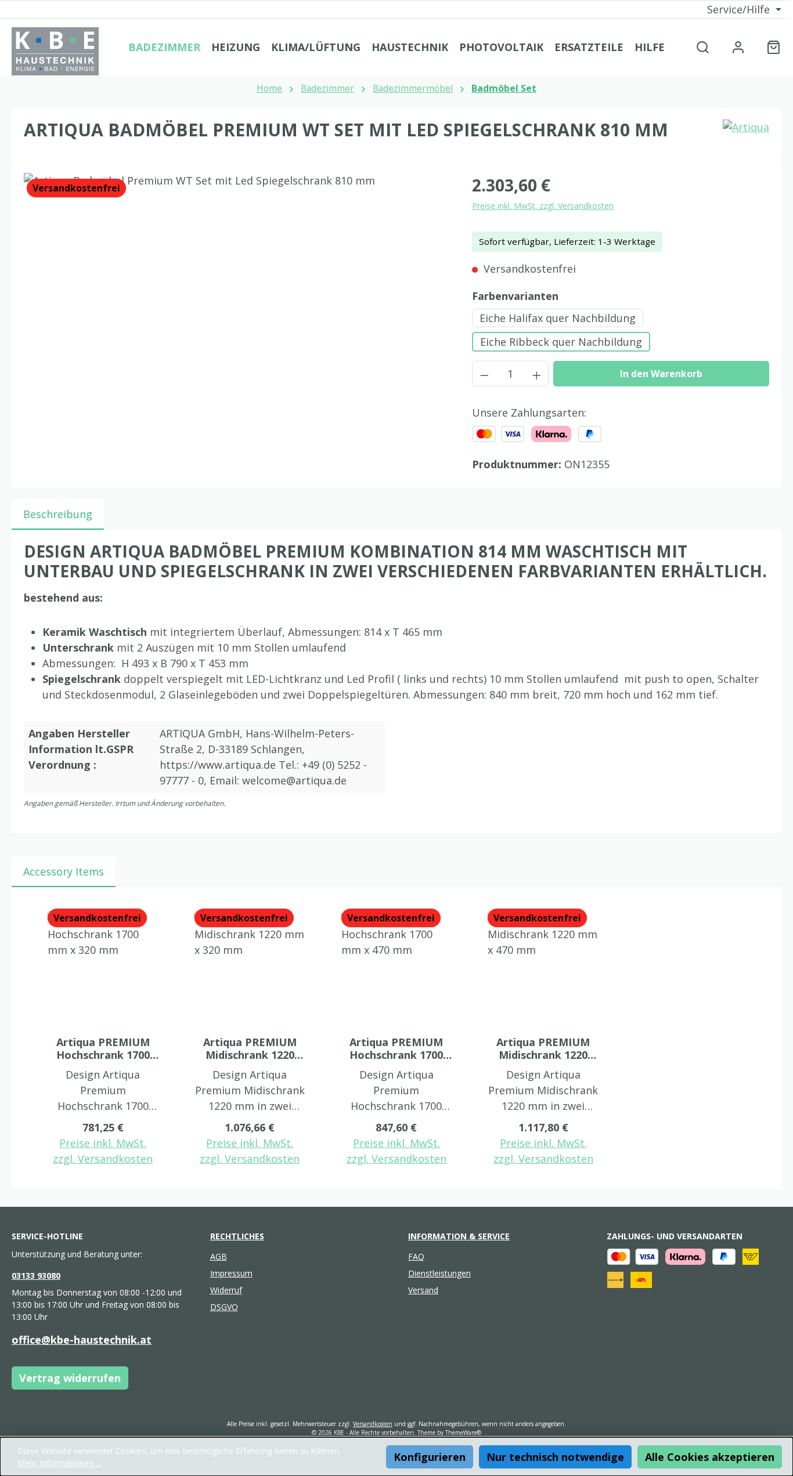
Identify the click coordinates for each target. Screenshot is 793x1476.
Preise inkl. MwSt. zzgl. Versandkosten (543, 205)
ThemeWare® (463, 1432)
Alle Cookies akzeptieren (709, 1457)
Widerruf (226, 1290)
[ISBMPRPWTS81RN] (236, 297)
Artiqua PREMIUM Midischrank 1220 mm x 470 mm (543, 1048)
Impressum (231, 1273)
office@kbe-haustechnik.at (82, 1340)
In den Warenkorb (661, 373)
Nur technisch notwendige (555, 1457)
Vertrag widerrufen (70, 1378)
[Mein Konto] (738, 47)
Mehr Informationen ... (59, 1462)
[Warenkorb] (770, 47)
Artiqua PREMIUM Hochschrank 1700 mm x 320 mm (103, 1048)
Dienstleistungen (439, 1273)
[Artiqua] (746, 135)
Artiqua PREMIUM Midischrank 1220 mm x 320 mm (250, 1048)
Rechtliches (237, 1236)
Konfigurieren (430, 1457)
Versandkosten (372, 1424)
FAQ (416, 1256)
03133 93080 (36, 1275)
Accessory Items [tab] (63, 871)
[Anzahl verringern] (484, 373)
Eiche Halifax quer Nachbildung (558, 318)
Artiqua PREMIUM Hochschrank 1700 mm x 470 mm (396, 1048)
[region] (236, 297)
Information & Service (459, 1236)
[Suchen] (703, 47)
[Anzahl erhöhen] (537, 373)
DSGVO (224, 1306)
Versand (423, 1290)
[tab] (58, 514)
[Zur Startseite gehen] (55, 51)
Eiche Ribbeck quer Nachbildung (561, 342)
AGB (218, 1256)
